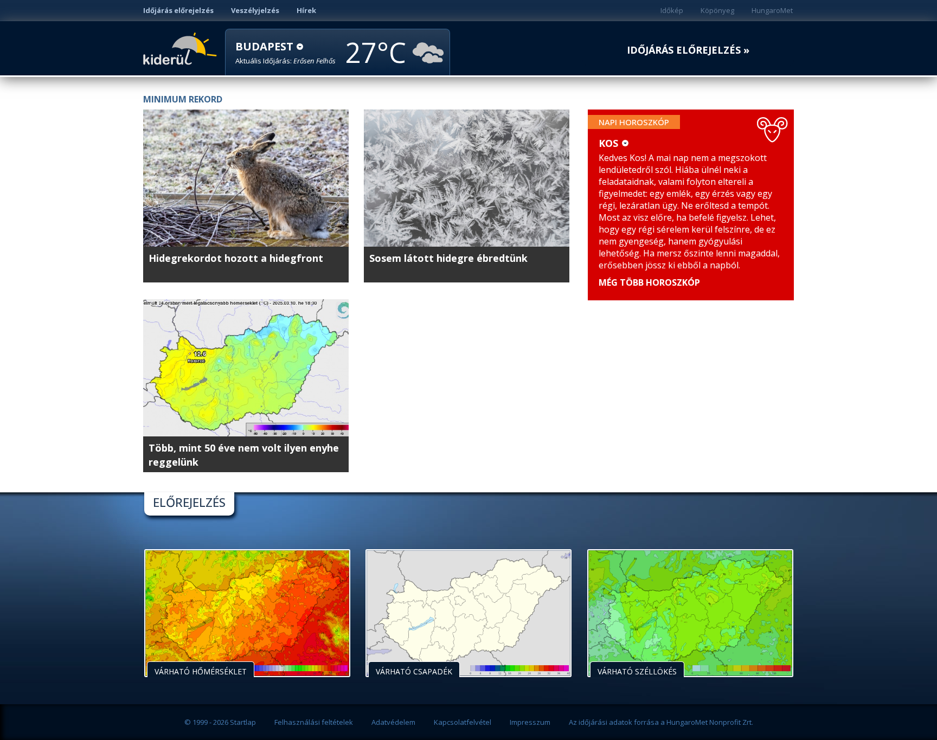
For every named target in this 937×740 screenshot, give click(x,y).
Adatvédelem (393, 722)
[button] (285, 52)
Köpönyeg (717, 10)
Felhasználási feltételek (313, 722)
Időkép (671, 10)
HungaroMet (772, 10)
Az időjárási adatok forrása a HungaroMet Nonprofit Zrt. (661, 722)
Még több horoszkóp (649, 282)
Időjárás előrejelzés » (688, 50)
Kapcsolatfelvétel (462, 722)
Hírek (306, 10)
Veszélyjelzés (255, 10)
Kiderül (182, 47)
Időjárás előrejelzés (178, 10)
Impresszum (530, 722)
